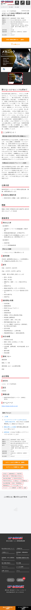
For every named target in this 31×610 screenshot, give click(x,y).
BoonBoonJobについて (8, 548)
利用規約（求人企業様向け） (8, 558)
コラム (18, 570)
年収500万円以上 (7, 480)
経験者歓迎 (12, 473)
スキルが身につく (17, 485)
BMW (20, 487)
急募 (25, 487)
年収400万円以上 (18, 478)
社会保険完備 (6, 483)
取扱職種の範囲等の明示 (22, 557)
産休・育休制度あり (17, 483)
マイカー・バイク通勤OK (9, 487)
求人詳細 (17, 7)
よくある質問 (19, 566)
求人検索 (11, 7)
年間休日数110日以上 (16, 476)
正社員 (5, 473)
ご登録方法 (19, 548)
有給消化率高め (7, 478)
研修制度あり (6, 485)
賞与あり (17, 480)
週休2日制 (5, 476)
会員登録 (21, 579)
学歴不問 (19, 473)
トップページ (4, 7)
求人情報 (18, 563)
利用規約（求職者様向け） (22, 553)
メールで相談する (23, 608)
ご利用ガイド (5, 552)
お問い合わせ (5, 570)
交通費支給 (24, 480)
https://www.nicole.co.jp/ (10, 406)
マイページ (4, 566)
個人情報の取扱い (6, 563)
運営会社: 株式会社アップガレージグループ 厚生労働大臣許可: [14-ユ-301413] (15, 591)
